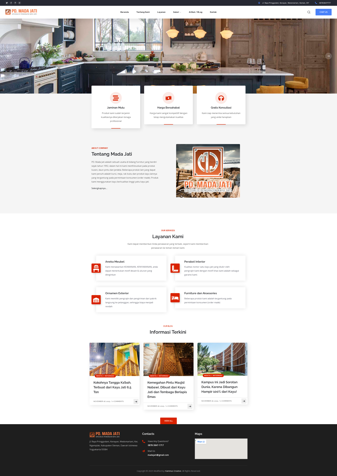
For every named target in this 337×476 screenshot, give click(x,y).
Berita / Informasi (105, 376)
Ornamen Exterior (117, 293)
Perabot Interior (194, 261)
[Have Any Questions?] (143, 441)
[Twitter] (6, 2)
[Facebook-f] (11, 2)
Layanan (161, 12)
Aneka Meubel (114, 261)
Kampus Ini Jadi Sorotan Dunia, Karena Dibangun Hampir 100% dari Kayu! (219, 387)
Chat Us (324, 12)
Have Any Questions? (158, 441)
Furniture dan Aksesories (200, 293)
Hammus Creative (173, 471)
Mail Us (151, 451)
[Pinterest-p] (15, 2)
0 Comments (118, 401)
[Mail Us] (143, 451)
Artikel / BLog (195, 12)
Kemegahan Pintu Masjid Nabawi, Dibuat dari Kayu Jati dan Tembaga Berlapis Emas (167, 390)
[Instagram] (19, 2)
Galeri (176, 12)
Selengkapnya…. (99, 188)
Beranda (124, 12)
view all (168, 421)
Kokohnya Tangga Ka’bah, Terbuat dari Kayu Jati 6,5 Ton (112, 387)
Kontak (213, 12)
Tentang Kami (143, 12)
